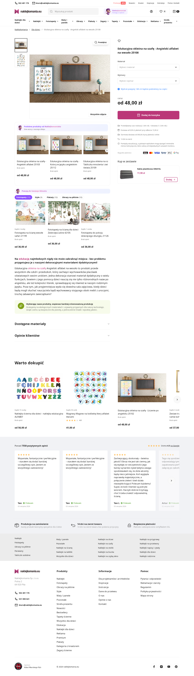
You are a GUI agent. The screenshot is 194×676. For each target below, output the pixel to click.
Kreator (141, 3)
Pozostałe (127, 21)
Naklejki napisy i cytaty (150, 548)
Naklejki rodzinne (147, 556)
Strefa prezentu (168, 21)
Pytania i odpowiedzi (151, 578)
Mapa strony (147, 595)
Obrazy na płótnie (72, 197)
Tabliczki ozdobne (22, 555)
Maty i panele (64, 21)
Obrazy (79, 21)
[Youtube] (169, 667)
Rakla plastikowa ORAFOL (149, 169)
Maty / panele (62, 539)
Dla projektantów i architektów (114, 578)
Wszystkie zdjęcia (98, 114)
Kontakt (103, 604)
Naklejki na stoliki (105, 548)
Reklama (155, 21)
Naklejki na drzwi (105, 539)
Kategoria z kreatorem (68, 646)
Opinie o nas (105, 599)
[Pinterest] (176, 667)
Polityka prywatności (151, 591)
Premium (61, 637)
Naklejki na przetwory (149, 543)
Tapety (115, 21)
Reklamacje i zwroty (150, 583)
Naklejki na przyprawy (149, 539)
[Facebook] (154, 667)
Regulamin (146, 587)
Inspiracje (150, 3)
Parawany (19, 551)
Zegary (103, 21)
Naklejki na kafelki (64, 552)
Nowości (132, 3)
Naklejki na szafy (105, 543)
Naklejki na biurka (106, 552)
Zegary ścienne (64, 650)
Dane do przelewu (108, 591)
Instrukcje (161, 3)
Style (38, 197)
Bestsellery (62, 612)
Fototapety (51, 21)
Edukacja (141, 21)
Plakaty (91, 21)
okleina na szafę (37, 268)
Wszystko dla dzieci (64, 556)
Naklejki (37, 21)
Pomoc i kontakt (173, 3)
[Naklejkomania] (34, 571)
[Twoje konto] (151, 11)
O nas (101, 595)
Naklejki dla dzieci (20, 21)
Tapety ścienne (64, 616)
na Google (174, 445)
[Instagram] (161, 667)
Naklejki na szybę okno (108, 556)
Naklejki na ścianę (64, 548)
